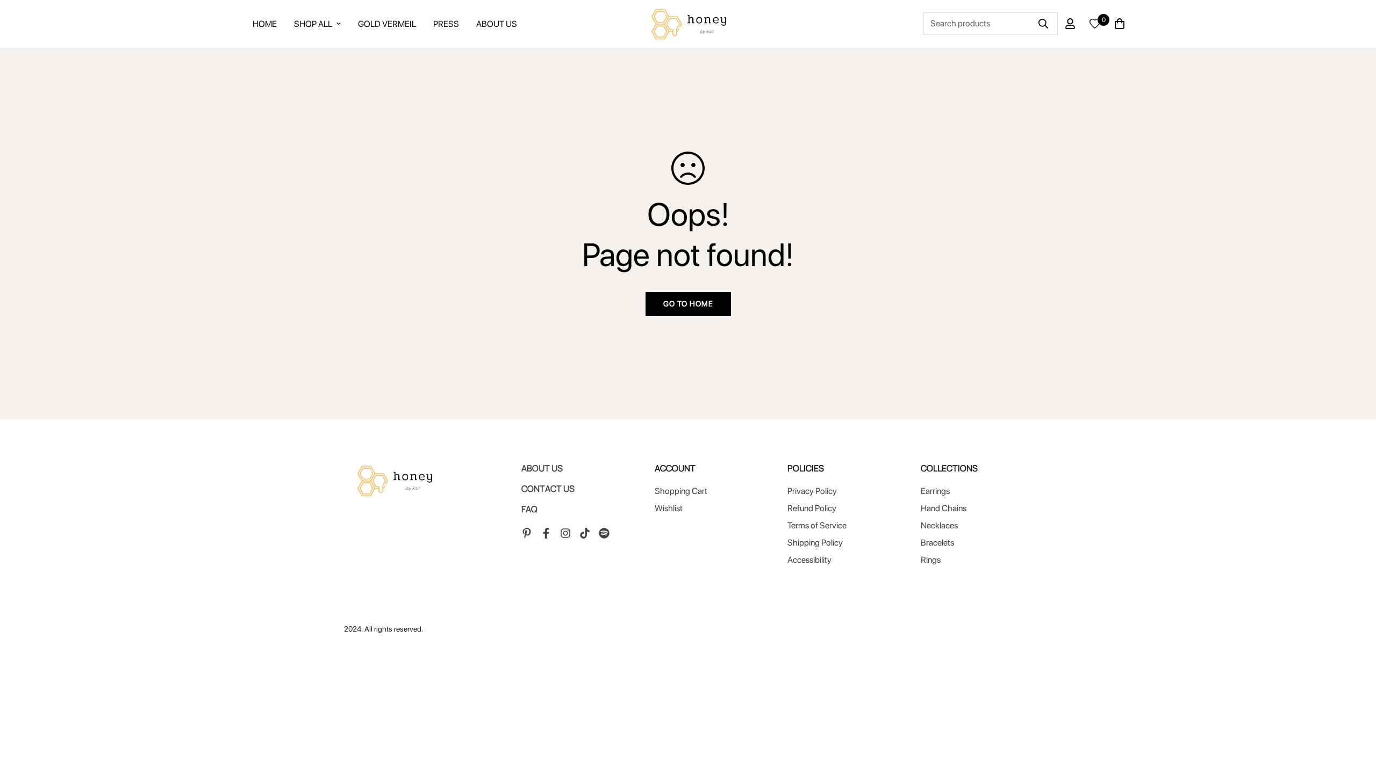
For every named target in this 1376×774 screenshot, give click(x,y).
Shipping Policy (815, 543)
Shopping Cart (681, 491)
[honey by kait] (687, 24)
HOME (265, 24)
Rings (931, 560)
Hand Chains (943, 508)
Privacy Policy (812, 491)
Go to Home (688, 303)
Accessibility (809, 560)
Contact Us (548, 488)
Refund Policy (811, 508)
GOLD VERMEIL (387, 24)
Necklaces (939, 525)
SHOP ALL (313, 24)
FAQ (529, 509)
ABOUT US (496, 24)
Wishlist (669, 508)
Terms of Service (817, 525)
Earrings (935, 491)
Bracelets (937, 543)
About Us (542, 468)
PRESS (446, 24)
